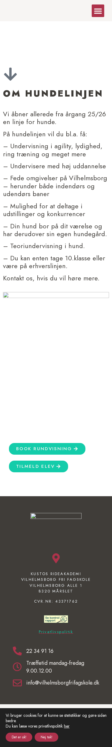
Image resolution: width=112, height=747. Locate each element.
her (67, 726)
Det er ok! (19, 737)
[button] (98, 10)
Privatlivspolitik (56, 632)
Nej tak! (46, 737)
